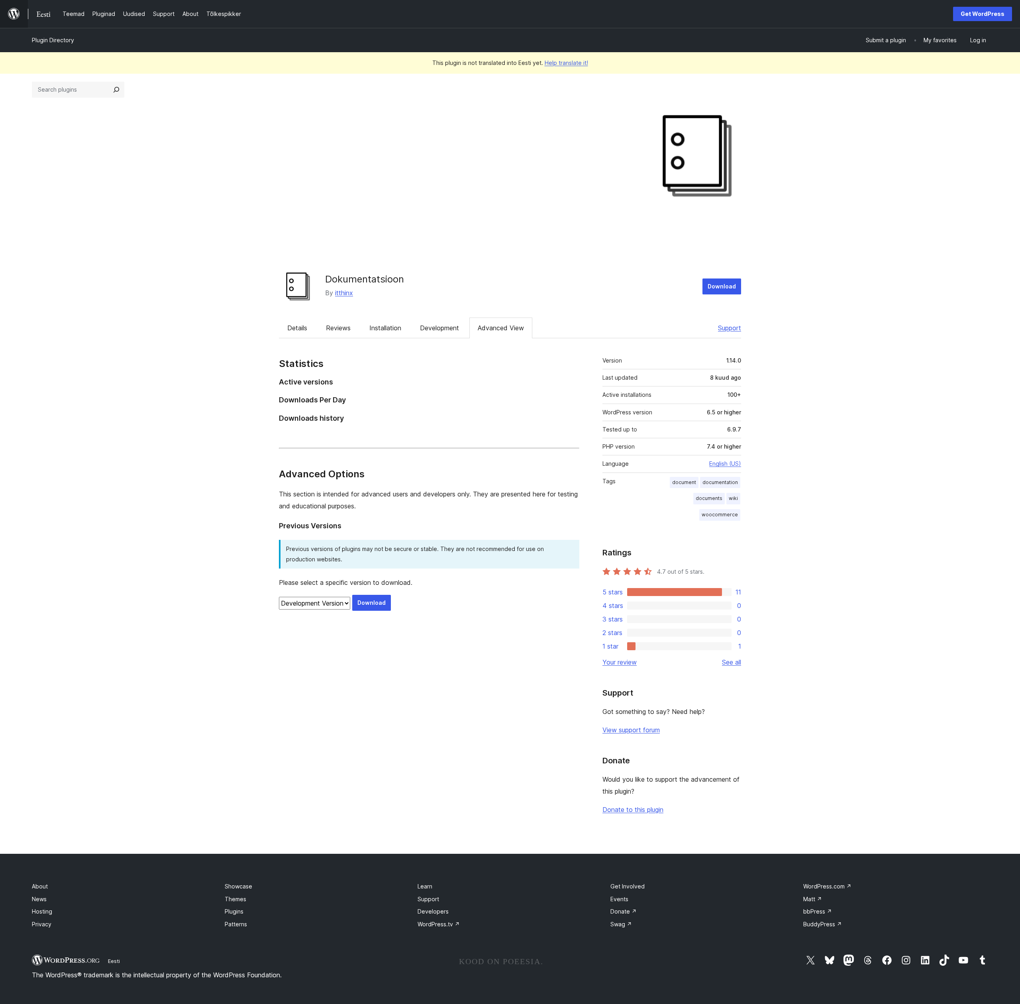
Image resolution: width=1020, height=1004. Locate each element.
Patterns (236, 924)
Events (619, 899)
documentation (720, 482)
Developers (433, 911)
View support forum (631, 730)
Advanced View (501, 328)
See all (731, 662)
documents (709, 498)
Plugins (234, 911)
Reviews (338, 328)
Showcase (238, 886)
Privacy (41, 924)
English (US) (725, 463)
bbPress (817, 911)
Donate (623, 911)
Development (439, 328)
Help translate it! (566, 62)
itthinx (344, 293)
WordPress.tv (439, 924)
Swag (621, 924)
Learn (425, 886)
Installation (385, 328)
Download (722, 286)
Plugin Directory (53, 40)
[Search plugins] (116, 90)
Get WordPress (982, 13)
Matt (812, 899)
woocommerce (720, 515)
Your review (619, 662)
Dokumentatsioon (364, 279)
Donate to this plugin (632, 810)
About (40, 886)
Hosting (42, 911)
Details (297, 328)
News (39, 899)
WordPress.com (827, 886)
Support (729, 328)
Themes (235, 899)
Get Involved (627, 886)
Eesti (114, 961)
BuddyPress (822, 924)
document (684, 482)
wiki (733, 498)
